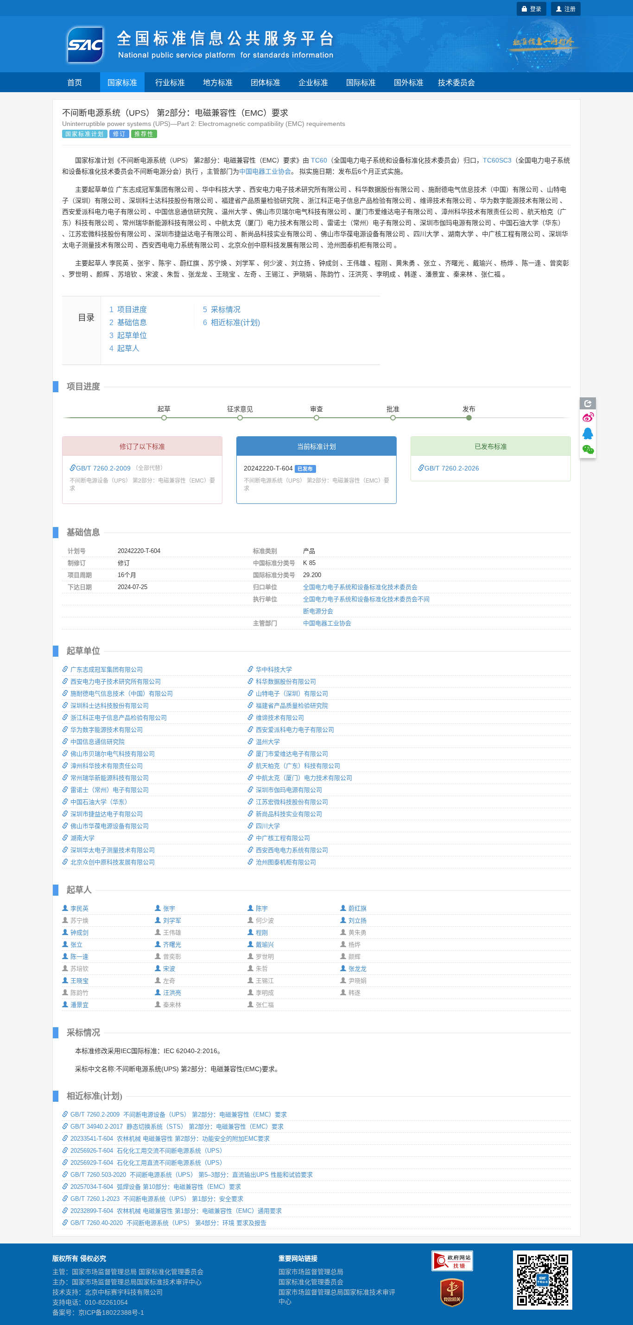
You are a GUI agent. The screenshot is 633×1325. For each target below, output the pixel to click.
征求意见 (240, 409)
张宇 (169, 908)
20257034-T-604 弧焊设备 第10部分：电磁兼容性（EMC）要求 (155, 1186)
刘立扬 (357, 920)
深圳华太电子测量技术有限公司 (112, 850)
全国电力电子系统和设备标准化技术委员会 (360, 587)
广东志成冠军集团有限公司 (106, 669)
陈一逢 (79, 956)
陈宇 (262, 908)
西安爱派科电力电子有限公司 (295, 729)
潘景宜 (79, 1004)
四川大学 (268, 826)
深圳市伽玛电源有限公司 (289, 789)
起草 (164, 409)
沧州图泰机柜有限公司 (286, 862)
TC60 (319, 160)
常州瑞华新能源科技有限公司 (109, 777)
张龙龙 (357, 968)
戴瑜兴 (265, 944)
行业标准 (170, 82)
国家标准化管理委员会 (311, 1282)
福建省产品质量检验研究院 (292, 705)
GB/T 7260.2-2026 (451, 468)
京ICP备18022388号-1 (111, 1312)
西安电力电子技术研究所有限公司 (115, 681)
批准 (392, 409)
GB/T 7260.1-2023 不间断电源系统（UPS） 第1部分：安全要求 (156, 1198)
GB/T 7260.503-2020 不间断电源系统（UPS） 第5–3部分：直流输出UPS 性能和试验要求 (191, 1174)
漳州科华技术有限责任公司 (106, 765)
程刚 (262, 932)
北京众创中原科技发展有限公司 (112, 862)
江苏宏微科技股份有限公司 (292, 801)
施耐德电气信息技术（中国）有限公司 (121, 693)
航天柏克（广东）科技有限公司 (298, 765)
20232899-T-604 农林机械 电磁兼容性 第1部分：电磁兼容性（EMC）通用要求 (176, 1210)
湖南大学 (82, 838)
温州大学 (268, 741)
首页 (74, 82)
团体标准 (265, 82)
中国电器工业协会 (265, 171)
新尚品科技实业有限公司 (289, 813)
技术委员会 (456, 82)
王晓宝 (79, 980)
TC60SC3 (497, 160)
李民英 (79, 908)
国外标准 (409, 82)
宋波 (169, 968)
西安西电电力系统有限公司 (292, 850)
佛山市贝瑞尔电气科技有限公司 (112, 753)
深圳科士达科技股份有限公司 (109, 705)
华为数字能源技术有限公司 (106, 729)
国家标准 (122, 82)
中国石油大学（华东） (100, 801)
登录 (534, 9)
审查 (316, 409)
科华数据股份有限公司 (286, 681)
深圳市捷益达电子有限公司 (106, 813)
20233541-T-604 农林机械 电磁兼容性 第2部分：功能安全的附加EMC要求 (170, 1138)
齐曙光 (172, 944)
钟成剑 (79, 932)
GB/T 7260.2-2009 (104, 468)
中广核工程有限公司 (283, 838)
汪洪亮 (172, 992)
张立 (76, 944)
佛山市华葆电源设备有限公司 (109, 826)
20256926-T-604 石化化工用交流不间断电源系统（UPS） (148, 1150)
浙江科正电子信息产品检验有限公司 (118, 717)
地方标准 (218, 82)
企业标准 (313, 82)
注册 (569, 9)
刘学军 (172, 920)
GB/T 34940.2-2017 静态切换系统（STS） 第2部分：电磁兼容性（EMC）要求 (177, 1126)
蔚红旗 (357, 908)
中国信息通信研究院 (97, 741)
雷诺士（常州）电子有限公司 (109, 789)
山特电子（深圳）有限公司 (292, 693)
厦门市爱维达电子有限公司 (292, 753)
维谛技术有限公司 (280, 717)
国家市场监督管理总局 (311, 1271)
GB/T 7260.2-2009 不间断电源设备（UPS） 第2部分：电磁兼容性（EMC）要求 (178, 1114)
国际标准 (361, 82)
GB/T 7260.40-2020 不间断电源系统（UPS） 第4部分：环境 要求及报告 (168, 1222)
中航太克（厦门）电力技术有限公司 (304, 777)
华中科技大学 (274, 669)
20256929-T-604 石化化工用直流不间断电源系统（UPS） (148, 1162)
